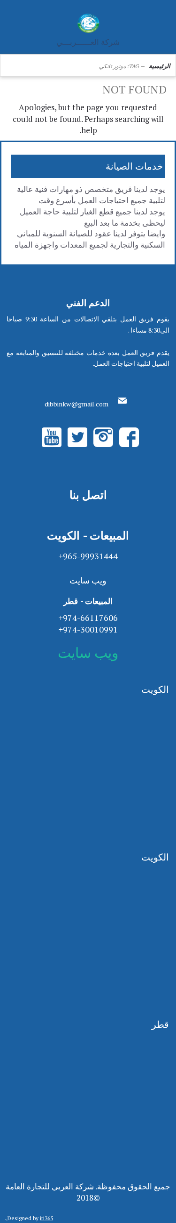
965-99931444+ (88, 556)
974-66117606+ (88, 617)
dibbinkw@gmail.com (76, 403)
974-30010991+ (88, 629)
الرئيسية (159, 66)
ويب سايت (88, 580)
